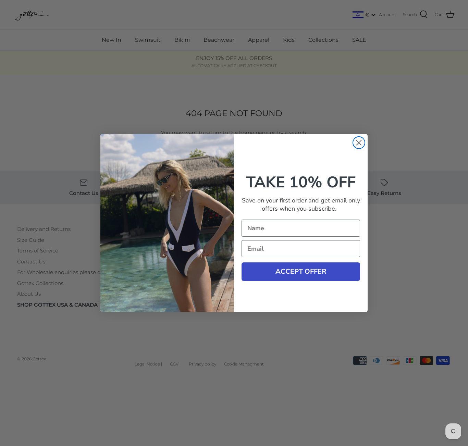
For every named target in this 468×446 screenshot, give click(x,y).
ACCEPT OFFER (301, 271)
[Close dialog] (359, 143)
